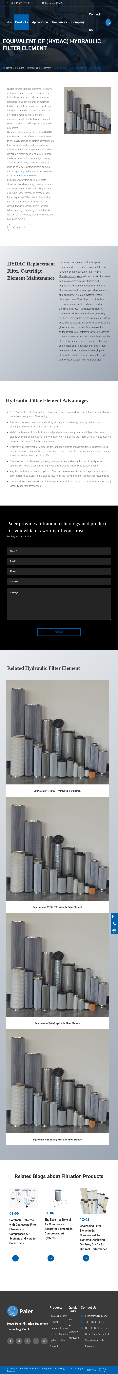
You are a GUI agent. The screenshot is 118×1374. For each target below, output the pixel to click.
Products (21, 22)
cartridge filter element (70, 332)
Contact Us (94, 22)
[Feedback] (114, 930)
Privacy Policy (102, 1370)
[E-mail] (114, 916)
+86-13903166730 (18, 3)
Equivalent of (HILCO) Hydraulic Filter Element (57, 791)
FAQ (71, 1319)
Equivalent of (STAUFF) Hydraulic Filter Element (57, 907)
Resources (59, 22)
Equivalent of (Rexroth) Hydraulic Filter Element (57, 1139)
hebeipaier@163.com (54, 3)
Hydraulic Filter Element (39, 68)
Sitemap (91, 1370)
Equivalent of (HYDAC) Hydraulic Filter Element (77, 68)
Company (78, 22)
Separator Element (59, 1328)
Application (40, 22)
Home (9, 68)
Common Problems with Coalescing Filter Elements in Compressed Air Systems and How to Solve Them (23, 1231)
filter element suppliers (70, 276)
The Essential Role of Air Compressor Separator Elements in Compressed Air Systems (59, 1229)
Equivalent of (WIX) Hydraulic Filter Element (57, 1023)
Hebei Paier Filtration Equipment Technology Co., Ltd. (47, 1368)
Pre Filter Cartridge (59, 1334)
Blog (71, 1325)
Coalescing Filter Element (58, 1319)
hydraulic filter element (25, 175)
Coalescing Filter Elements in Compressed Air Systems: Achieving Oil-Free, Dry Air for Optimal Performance (93, 1237)
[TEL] (114, 923)
